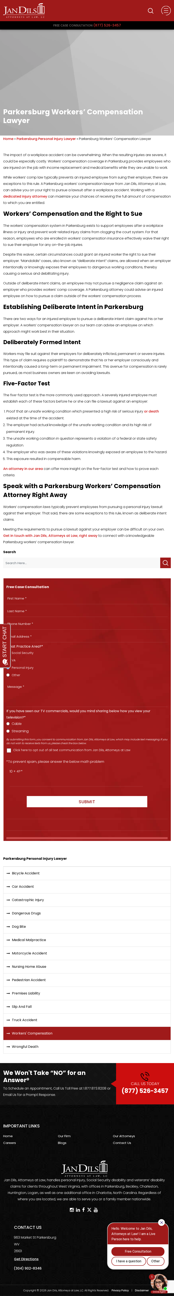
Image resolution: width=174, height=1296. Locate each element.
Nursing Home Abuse (29, 966)
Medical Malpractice (29, 939)
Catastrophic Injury (28, 899)
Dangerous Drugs (26, 913)
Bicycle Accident (26, 873)
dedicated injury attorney (25, 196)
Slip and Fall (22, 1006)
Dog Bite (19, 926)
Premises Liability (26, 993)
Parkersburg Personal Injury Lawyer (46, 138)
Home (8, 138)
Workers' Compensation (32, 1033)
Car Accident (23, 886)
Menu (166, 10)
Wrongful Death (25, 1046)
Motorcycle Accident (29, 953)
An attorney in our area (23, 468)
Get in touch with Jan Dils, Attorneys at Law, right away (50, 535)
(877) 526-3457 (87, 25)
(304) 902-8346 (28, 1268)
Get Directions (26, 1259)
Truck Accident (24, 1020)
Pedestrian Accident (29, 980)
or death (151, 411)
